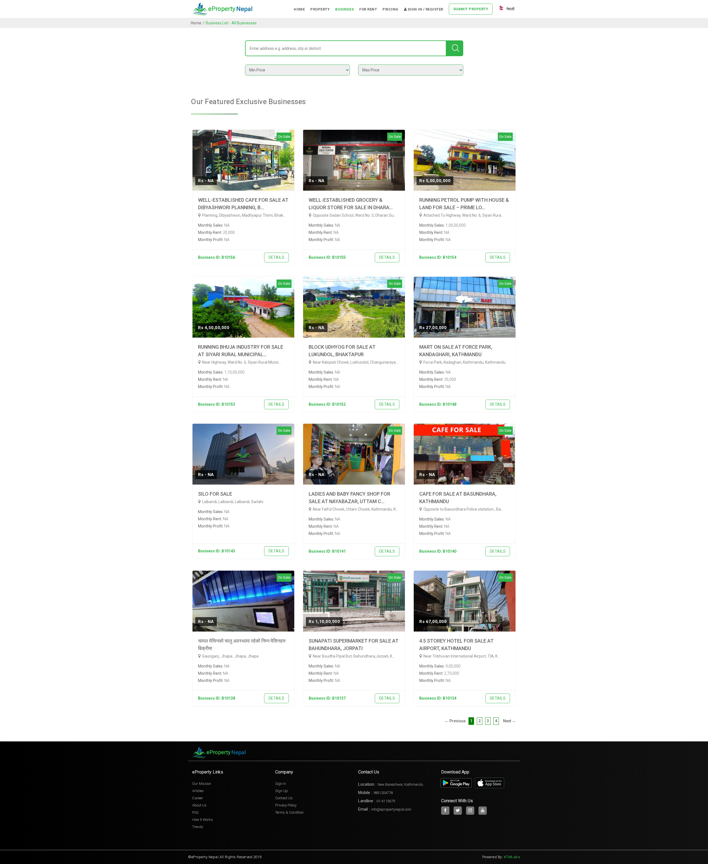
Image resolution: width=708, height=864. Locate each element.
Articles (198, 791)
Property (320, 9)
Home (299, 9)
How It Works (202, 820)
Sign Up (281, 791)
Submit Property (470, 9)
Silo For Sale (215, 494)
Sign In (280, 784)
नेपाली (509, 9)
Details (277, 257)
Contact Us (284, 798)
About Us (199, 805)
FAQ (195, 812)
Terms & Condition (289, 812)
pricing (390, 9)
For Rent (368, 9)
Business (344, 9)
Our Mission (201, 784)
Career (197, 798)
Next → (509, 721)
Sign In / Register (425, 9)
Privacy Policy (285, 805)
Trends (197, 827)
